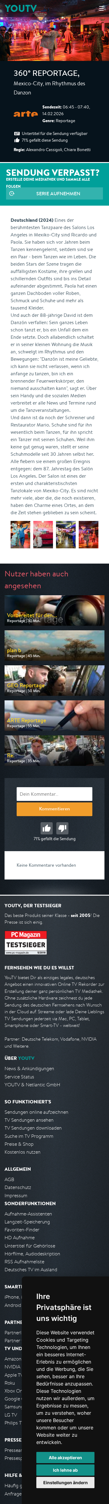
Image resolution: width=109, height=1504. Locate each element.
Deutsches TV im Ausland (31, 1269)
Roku (10, 1383)
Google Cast (18, 1399)
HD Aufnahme (20, 1237)
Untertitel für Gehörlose (30, 1246)
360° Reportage (46, 74)
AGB (9, 1179)
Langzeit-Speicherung (27, 1222)
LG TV (11, 1415)
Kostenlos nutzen (23, 1152)
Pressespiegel (19, 1458)
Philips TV (15, 1423)
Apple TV (14, 1375)
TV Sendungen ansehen (29, 1120)
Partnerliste (17, 1332)
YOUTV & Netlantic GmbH (32, 1084)
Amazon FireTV (20, 1359)
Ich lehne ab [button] (65, 1470)
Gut (47, 828)
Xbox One (15, 1391)
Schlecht (62, 828)
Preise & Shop (19, 1144)
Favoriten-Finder (22, 1229)
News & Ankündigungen (29, 1068)
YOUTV (21, 8)
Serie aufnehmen (58, 193)
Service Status (19, 1077)
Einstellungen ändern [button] (65, 1482)
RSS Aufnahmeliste (24, 1261)
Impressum (16, 1195)
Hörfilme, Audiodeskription (32, 1254)
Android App (18, 1305)
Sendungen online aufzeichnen (36, 1112)
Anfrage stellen (21, 1494)
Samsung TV (17, 1406)
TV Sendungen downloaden (33, 1128)
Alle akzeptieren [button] (65, 1457)
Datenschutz (18, 1187)
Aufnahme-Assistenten (28, 1214)
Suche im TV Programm (29, 1136)
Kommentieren (54, 809)
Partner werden (21, 1340)
